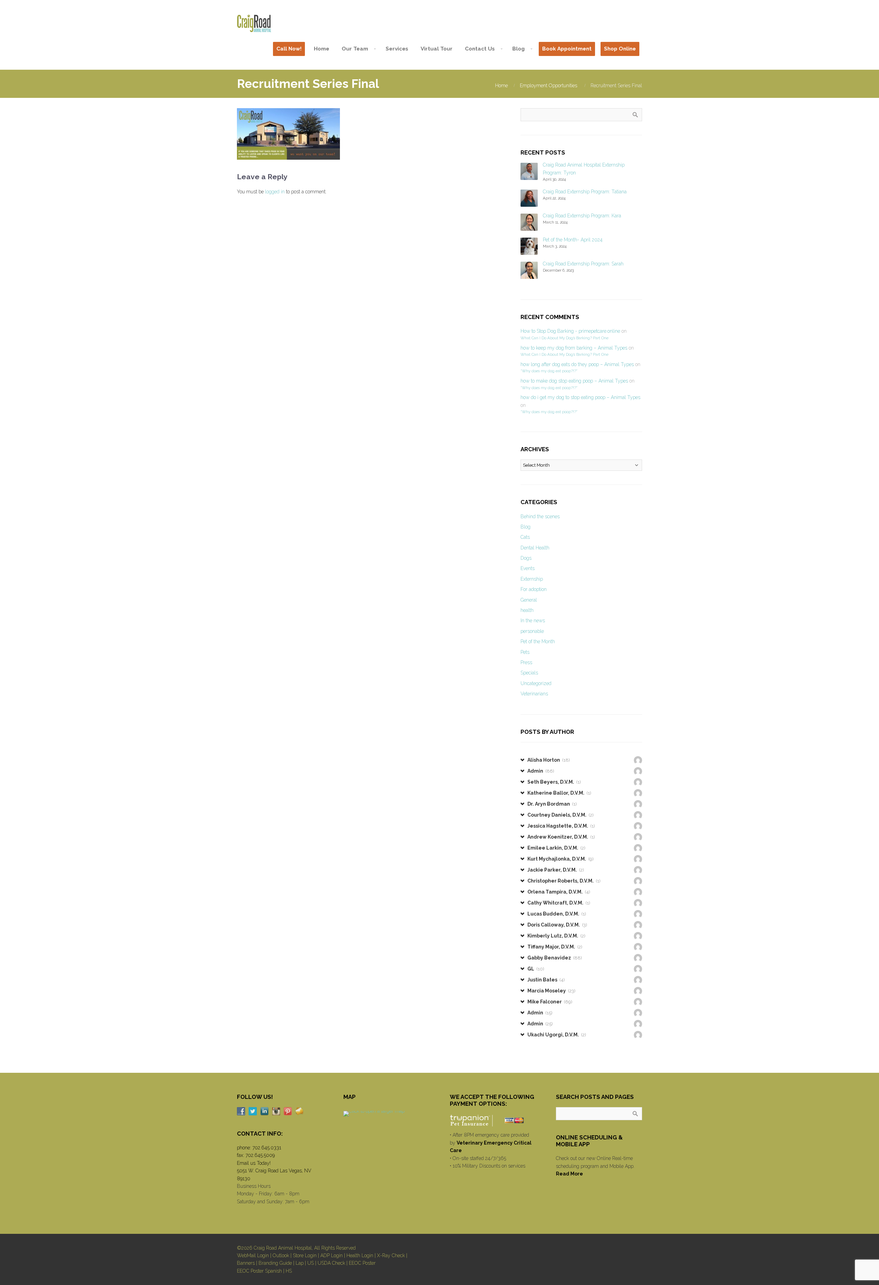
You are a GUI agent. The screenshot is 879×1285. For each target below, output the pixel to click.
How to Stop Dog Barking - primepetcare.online (570, 331)
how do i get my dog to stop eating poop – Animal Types (580, 397)
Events (528, 568)
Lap (300, 1263)
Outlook (281, 1255)
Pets (525, 652)
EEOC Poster (362, 1263)
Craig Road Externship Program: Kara (582, 215)
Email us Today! (254, 1163)
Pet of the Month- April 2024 (573, 239)
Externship (532, 579)
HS (289, 1271)
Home (501, 85)
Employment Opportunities (548, 85)
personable (532, 631)
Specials (529, 672)
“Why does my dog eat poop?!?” (549, 370)
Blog (525, 527)
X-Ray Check (391, 1255)
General (529, 600)
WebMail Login (253, 1255)
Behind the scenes (540, 516)
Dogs (526, 558)
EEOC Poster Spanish (259, 1271)
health (527, 610)
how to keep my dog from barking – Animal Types (574, 348)
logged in (275, 191)
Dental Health (535, 547)
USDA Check (331, 1263)
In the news (533, 620)
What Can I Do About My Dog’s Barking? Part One (564, 338)
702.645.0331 (266, 1147)
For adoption (534, 589)
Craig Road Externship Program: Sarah (583, 263)
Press (526, 662)
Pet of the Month (538, 641)
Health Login (359, 1255)
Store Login (305, 1255)
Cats (525, 537)
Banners (246, 1263)
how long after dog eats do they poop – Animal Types (577, 364)
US (310, 1263)
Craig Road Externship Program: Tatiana (585, 191)
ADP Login (331, 1255)
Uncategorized (536, 683)
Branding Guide (275, 1263)
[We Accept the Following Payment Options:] (493, 1120)
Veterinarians (534, 693)
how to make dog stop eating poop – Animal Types (574, 381)
